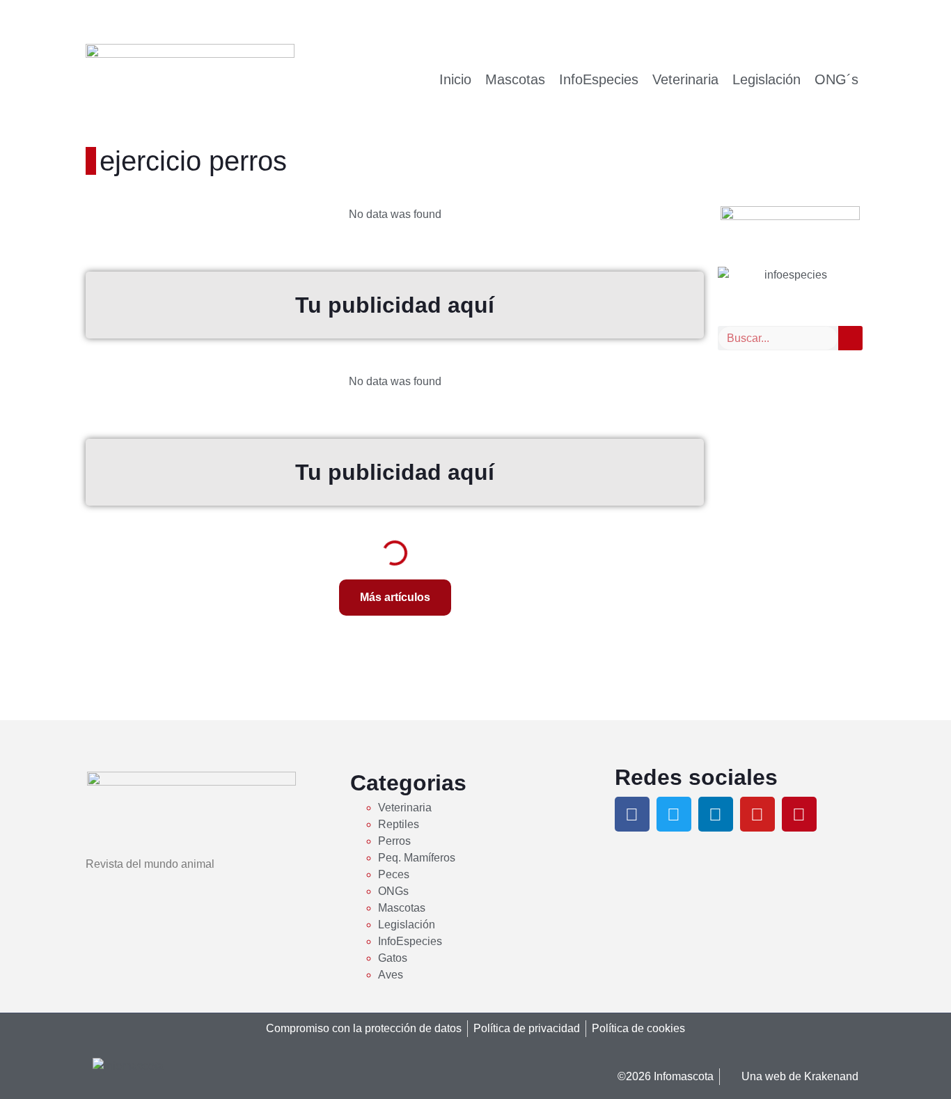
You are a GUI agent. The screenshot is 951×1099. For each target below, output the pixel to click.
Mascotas (515, 79)
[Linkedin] (715, 814)
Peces (393, 874)
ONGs (393, 891)
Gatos (392, 958)
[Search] (850, 338)
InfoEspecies (598, 79)
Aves (390, 975)
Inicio (455, 79)
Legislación (766, 79)
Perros (394, 841)
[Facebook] (632, 814)
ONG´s (836, 79)
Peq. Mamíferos (416, 858)
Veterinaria (685, 79)
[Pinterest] (799, 814)
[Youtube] (757, 814)
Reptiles (398, 824)
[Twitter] (674, 814)
